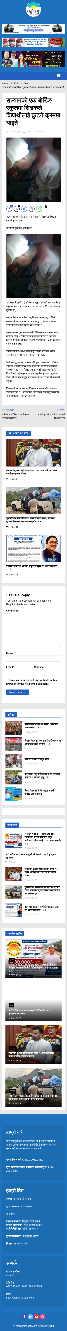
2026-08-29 (13, 479)
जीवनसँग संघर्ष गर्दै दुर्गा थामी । (38, 759)
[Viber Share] (32, 209)
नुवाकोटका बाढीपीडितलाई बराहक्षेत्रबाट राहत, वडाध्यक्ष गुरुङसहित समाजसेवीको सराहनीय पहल (30, 520)
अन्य (11, 1005)
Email (10, 667)
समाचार (40, 132)
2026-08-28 (13, 575)
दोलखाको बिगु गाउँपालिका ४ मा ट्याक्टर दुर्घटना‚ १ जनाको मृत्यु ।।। (42, 775)
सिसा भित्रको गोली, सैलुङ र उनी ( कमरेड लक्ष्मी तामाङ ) (40, 792)
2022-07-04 (31, 763)
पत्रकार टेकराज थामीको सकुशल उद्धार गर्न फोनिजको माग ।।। (42, 908)
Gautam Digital (15, 132)
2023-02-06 (31, 782)
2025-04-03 (31, 732)
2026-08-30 (31, 848)
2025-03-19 (31, 798)
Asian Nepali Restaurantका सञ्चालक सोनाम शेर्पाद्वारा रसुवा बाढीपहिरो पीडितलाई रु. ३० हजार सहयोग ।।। (43, 838)
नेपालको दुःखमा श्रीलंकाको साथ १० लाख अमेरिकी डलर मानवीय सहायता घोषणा (41, 872)
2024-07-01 (30, 132)
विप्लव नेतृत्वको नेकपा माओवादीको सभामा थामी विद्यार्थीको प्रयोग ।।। (43, 742)
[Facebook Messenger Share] (24, 209)
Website (39, 667)
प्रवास (12, 960)
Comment (12, 610)
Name (10, 653)
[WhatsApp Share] (39, 209)
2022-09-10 (31, 748)
